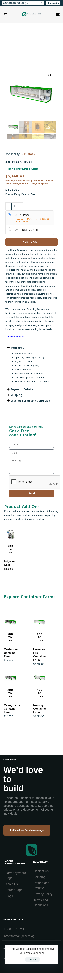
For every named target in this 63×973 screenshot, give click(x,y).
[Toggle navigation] (50, 14)
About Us (11, 884)
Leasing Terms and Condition (30, 400)
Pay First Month (26, 230)
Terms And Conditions (41, 902)
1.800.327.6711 (13, 929)
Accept (32, 959)
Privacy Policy (43, 894)
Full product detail (14, 336)
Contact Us (41, 871)
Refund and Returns (41, 885)
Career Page (14, 890)
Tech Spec (17, 347)
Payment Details (21, 389)
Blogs (9, 896)
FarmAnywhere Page (15, 875)
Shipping (16, 395)
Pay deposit (22, 215)
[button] (31, 347)
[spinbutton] (14, 206)
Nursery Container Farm (39, 709)
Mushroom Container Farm (11, 653)
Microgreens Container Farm (12, 709)
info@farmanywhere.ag (19, 936)
